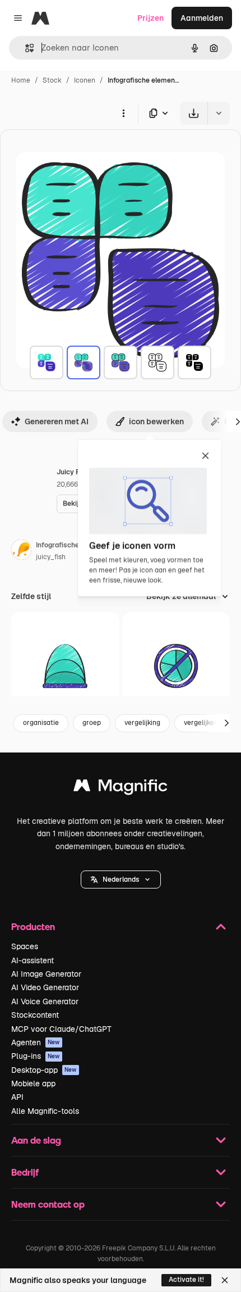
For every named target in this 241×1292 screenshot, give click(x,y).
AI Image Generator (46, 974)
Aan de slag (36, 1140)
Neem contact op (48, 1204)
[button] (121, 879)
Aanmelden (201, 18)
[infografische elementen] (46, 362)
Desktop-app (44, 1070)
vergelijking (142, 722)
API (17, 1097)
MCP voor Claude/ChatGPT (61, 1029)
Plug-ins (35, 1056)
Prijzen (150, 18)
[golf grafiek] (65, 666)
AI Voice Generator (44, 1001)
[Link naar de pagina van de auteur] (21, 551)
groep (91, 722)
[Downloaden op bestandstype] (159, 113)
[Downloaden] (193, 113)
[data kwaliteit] (176, 666)
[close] (205, 456)
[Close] (224, 1280)
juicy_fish (51, 556)
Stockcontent (35, 1015)
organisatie (41, 722)
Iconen (84, 80)
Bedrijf (25, 1172)
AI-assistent (32, 960)
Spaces (24, 946)
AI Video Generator (45, 987)
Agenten (35, 1042)
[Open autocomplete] (25, 48)
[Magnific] (120, 788)
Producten (33, 926)
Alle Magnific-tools (45, 1111)
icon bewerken (156, 421)
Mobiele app (33, 1083)
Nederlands (121, 879)
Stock (52, 80)
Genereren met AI (57, 421)
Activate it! (186, 1279)
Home (20, 80)
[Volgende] (226, 723)
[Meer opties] (123, 113)
